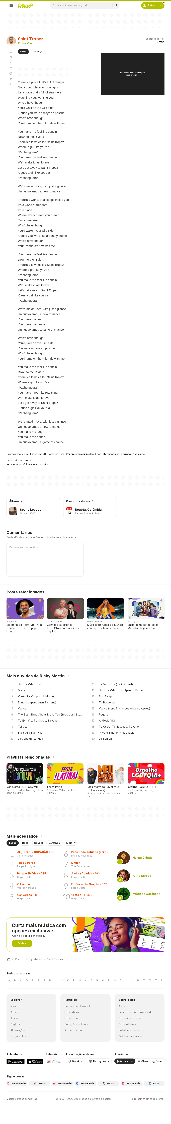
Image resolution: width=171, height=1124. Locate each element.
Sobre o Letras (127, 1024)
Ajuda (122, 1006)
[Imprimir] (11, 73)
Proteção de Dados (130, 1018)
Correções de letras (76, 1024)
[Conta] (161, 5)
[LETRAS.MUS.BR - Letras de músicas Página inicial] (25, 5)
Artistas (15, 1012)
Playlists (15, 1024)
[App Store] (35, 1061)
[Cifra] (11, 68)
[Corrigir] (11, 78)
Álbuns (14, 1018)
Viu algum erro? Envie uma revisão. (28, 464)
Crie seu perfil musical (77, 1006)
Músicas (15, 1006)
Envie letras (71, 1018)
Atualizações (18, 1030)
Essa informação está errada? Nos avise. (120, 454)
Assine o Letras (73, 1030)
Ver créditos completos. (80, 454)
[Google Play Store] (16, 1061)
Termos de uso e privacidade (135, 1012)
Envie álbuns (71, 1012)
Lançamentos (18, 1036)
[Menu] (11, 5)
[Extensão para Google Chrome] (54, 1061)
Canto (27, 460)
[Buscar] (116, 5)
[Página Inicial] (8, 959)
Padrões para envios (130, 1036)
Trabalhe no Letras (129, 1030)
